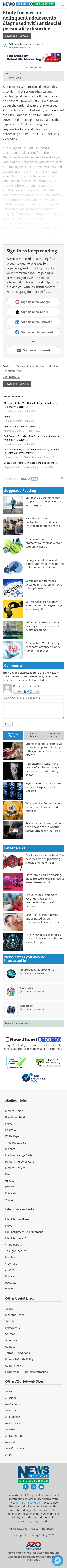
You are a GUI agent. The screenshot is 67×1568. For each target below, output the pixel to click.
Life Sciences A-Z (15, 1238)
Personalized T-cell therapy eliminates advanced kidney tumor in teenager (42, 646)
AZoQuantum (13, 1436)
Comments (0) (11, 376)
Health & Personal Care (19, 1161)
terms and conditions (29, 1502)
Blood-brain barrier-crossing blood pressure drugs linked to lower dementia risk (44, 878)
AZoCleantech (13, 1404)
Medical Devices (15, 1168)
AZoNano (11, 1398)
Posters (9, 1187)
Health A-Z (11, 1130)
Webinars (11, 1263)
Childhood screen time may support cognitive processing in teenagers (43, 501)
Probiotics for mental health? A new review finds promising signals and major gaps (44, 858)
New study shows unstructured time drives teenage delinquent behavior (43, 522)
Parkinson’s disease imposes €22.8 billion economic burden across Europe (44, 938)
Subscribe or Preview (32, 973)
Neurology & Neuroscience (37, 969)
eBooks (9, 1180)
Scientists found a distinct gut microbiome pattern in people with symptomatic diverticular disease (44, 749)
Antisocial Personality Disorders (21, 426)
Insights (10, 1149)
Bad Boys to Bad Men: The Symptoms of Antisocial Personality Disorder (31, 438)
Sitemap (10, 1334)
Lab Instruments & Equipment (24, 1232)
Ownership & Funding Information (26, 1372)
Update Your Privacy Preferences (33, 1528)
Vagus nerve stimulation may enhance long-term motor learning (43, 787)
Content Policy (14, 1365)
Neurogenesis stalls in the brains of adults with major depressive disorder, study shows (42, 769)
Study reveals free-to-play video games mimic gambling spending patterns (43, 605)
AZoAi (8, 1455)
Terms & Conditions (17, 1353)
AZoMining (12, 1429)
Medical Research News (31, 366)
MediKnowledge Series (19, 1155)
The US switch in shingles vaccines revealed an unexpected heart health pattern (41, 900)
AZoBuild (10, 1442)
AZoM (8, 1391)
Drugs (9, 1174)
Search (9, 1321)
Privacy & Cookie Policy (19, 1359)
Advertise (11, 1340)
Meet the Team (14, 1315)
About (9, 1308)
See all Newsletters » (18, 1023)
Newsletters (12, 1327)
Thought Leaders (15, 1142)
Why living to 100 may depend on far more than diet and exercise (44, 806)
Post (8, 724)
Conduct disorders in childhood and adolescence (30, 462)
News (8, 1123)
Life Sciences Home (17, 1219)
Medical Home (14, 1111)
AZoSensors (12, 1423)
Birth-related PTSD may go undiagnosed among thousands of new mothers (42, 918)
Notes (7, 416)
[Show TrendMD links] (61, 478)
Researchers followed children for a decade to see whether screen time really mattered (44, 826)
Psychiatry (26, 987)
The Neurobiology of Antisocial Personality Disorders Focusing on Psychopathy (32, 451)
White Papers (13, 1136)
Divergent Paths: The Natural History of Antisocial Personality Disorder (30, 405)
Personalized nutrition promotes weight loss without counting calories (43, 542)
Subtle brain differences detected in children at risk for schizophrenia (44, 584)
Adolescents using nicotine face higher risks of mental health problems (42, 626)
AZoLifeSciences (15, 1448)
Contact (10, 1346)
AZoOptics (11, 1410)
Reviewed (15, 78)
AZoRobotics (12, 1417)
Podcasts (10, 1193)
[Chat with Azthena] (57, 1560)
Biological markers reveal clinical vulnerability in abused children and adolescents (44, 563)
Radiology (26, 1005)
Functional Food (15, 1117)
